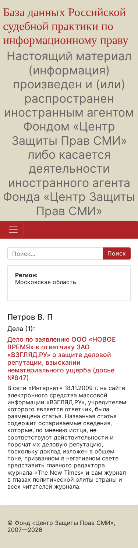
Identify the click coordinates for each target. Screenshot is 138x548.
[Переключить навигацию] (13, 229)
